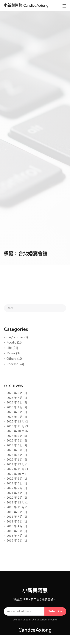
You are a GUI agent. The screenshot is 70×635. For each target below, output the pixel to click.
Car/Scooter (15, 337)
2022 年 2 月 (15, 488)
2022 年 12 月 (15, 464)
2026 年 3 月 (15, 412)
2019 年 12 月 (15, 502)
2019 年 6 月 (15, 521)
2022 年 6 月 (15, 478)
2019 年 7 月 (15, 517)
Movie (11, 353)
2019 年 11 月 (15, 507)
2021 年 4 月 (15, 493)
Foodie (11, 342)
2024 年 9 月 (15, 445)
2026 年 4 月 (15, 407)
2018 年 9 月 (15, 531)
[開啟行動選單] (64, 5)
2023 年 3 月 (15, 455)
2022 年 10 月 (15, 474)
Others (11, 359)
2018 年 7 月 (15, 536)
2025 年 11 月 (15, 426)
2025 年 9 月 (15, 436)
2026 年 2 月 (15, 417)
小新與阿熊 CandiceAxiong (26, 5)
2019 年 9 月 (15, 512)
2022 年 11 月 (15, 469)
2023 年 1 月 (15, 459)
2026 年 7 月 (15, 398)
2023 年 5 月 (15, 450)
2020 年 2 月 (15, 498)
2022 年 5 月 (15, 483)
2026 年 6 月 (15, 402)
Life (9, 348)
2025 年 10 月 (15, 431)
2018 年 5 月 (15, 540)
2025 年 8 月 (15, 440)
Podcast (12, 364)
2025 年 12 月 (15, 421)
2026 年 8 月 (15, 393)
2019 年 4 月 (15, 526)
